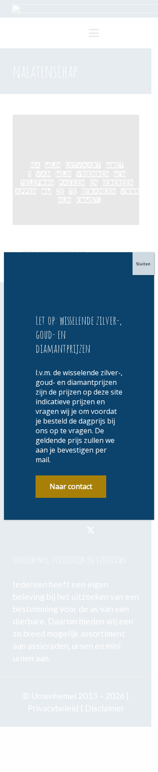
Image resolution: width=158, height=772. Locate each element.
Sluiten (143, 263)
